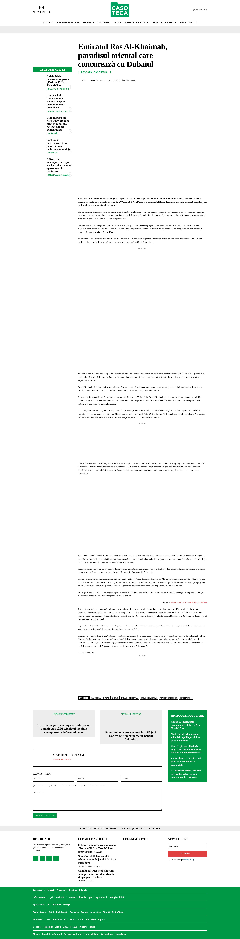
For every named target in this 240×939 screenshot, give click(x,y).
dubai (106, 698)
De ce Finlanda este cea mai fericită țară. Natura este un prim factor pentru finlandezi (131, 736)
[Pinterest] (187, 79)
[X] (181, 79)
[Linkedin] (198, 79)
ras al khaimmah (149, 698)
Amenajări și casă (58, 111)
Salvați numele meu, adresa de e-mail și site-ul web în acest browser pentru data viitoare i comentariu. (70, 786)
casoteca (96, 698)
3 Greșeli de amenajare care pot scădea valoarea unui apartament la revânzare (59, 165)
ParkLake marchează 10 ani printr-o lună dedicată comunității (59, 144)
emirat (115, 698)
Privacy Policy (189, 860)
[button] (196, 22)
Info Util (53, 153)
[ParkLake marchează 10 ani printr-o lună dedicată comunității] (39, 143)
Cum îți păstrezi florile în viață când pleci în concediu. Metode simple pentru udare (58, 123)
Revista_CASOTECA (94, 72)
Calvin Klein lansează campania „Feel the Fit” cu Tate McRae (58, 81)
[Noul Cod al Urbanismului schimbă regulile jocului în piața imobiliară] (39, 99)
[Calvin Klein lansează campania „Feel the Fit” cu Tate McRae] (39, 80)
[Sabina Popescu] (80, 80)
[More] (204, 79)
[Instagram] (42, 858)
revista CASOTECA (168, 698)
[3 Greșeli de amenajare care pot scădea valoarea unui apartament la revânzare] (39, 163)
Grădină (52, 133)
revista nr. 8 (186, 698)
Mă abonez (186, 854)
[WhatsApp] (192, 79)
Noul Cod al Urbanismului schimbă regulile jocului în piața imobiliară (56, 101)
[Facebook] (175, 79)
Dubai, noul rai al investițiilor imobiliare (189, 602)
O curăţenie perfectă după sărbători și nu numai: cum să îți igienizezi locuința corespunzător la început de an (63, 728)
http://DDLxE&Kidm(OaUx (62, 759)
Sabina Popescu (96, 80)
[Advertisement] (142, 267)
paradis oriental (129, 698)
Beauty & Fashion (58, 89)
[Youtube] (56, 858)
